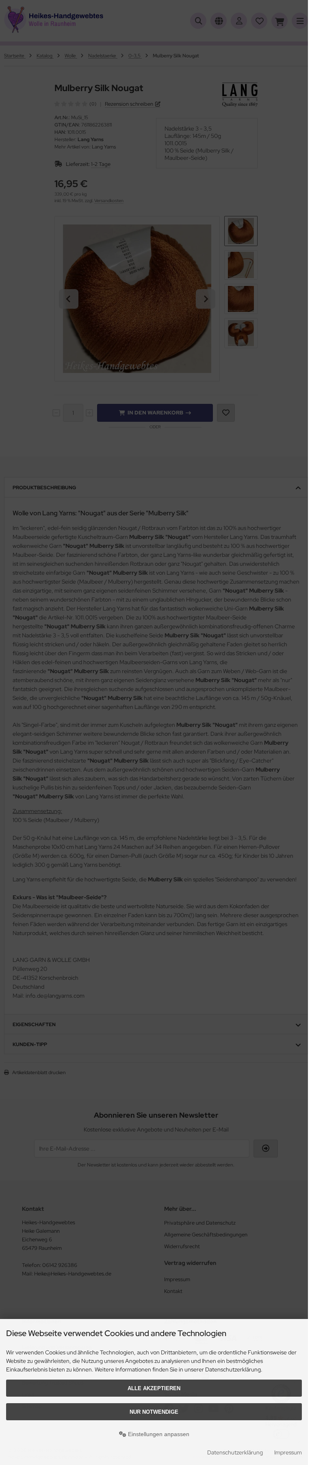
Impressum (288, 1452)
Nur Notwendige (154, 1412)
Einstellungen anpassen (157, 1434)
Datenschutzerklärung (235, 1452)
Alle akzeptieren (154, 1388)
